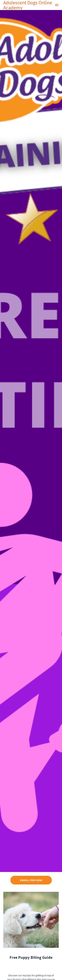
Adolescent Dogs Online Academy (27, 5)
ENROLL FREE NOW (31, 880)
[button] (57, 5)
